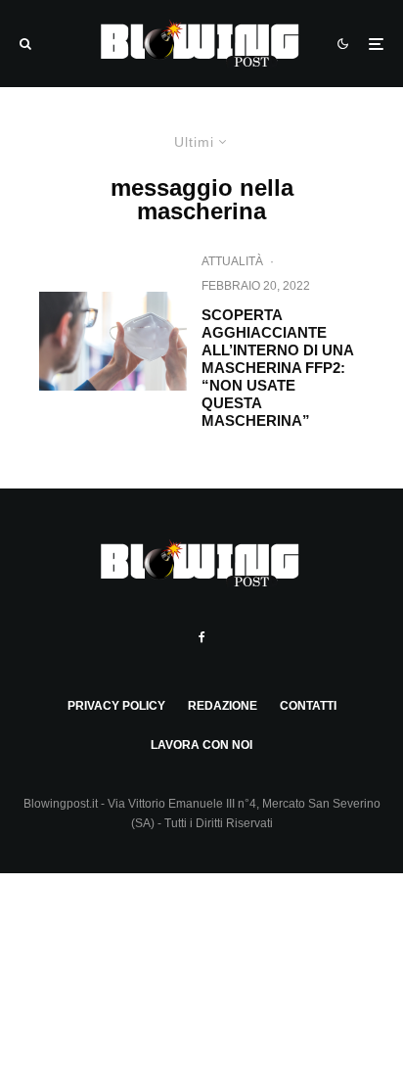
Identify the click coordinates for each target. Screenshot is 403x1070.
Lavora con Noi (201, 745)
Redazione (222, 706)
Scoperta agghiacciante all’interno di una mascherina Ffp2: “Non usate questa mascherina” (277, 367)
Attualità (232, 261)
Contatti (308, 706)
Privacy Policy (116, 706)
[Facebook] (202, 637)
